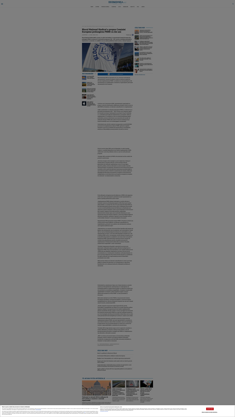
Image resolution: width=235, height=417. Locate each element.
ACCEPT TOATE (210, 408)
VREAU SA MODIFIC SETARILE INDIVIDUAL (209, 412)
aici (84, 412)
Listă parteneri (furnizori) (104, 411)
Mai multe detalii (38, 409)
